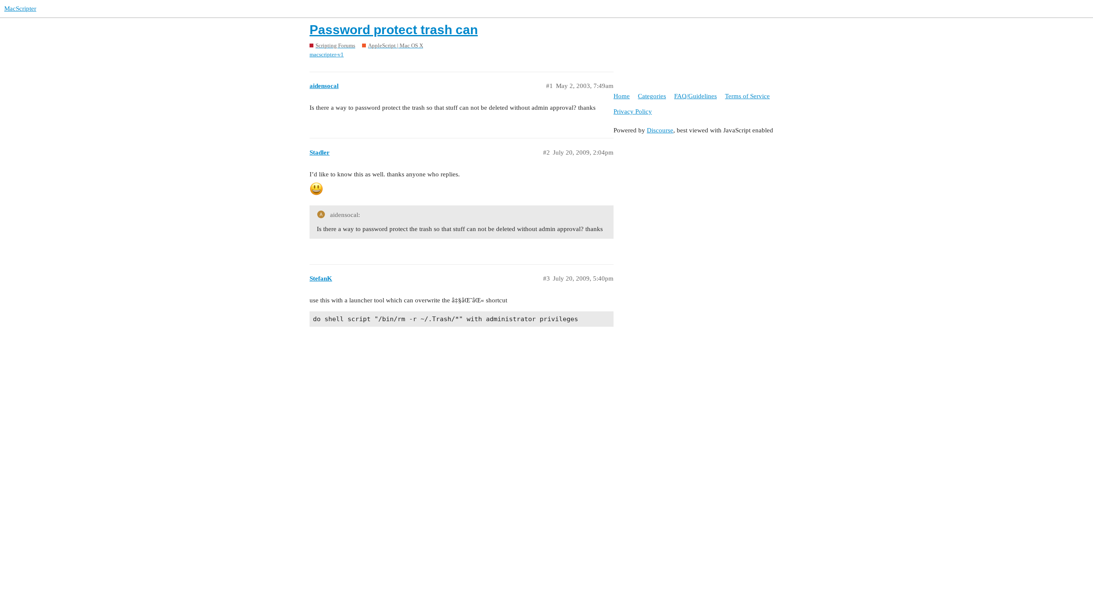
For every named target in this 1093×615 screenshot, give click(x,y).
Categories (652, 96)
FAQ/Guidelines (695, 96)
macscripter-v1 (327, 54)
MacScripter (20, 8)
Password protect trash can (394, 30)
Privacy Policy (633, 111)
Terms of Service (747, 96)
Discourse (660, 130)
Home (622, 96)
